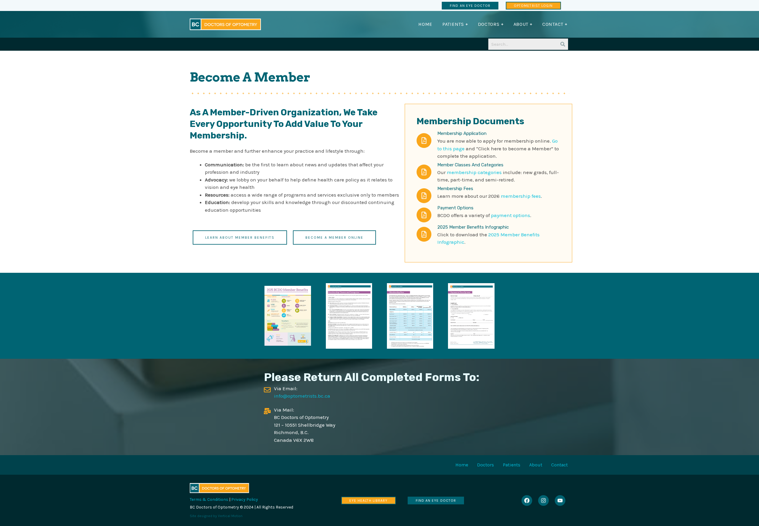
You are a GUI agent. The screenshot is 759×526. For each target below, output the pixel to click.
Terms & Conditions (209, 499)
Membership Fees (455, 188)
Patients (511, 465)
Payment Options (455, 208)
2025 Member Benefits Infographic (473, 227)
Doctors (485, 465)
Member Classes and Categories (470, 165)
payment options (510, 215)
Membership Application (462, 133)
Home (461, 465)
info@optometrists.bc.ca (302, 396)
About (535, 465)
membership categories (474, 172)
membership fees (521, 196)
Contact (559, 465)
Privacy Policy (244, 499)
